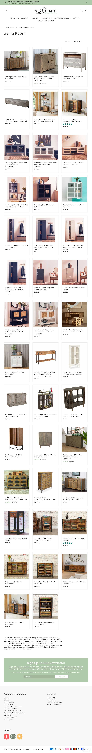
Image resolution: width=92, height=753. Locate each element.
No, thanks (46, 397)
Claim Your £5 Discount (46, 392)
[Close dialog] (63, 353)
